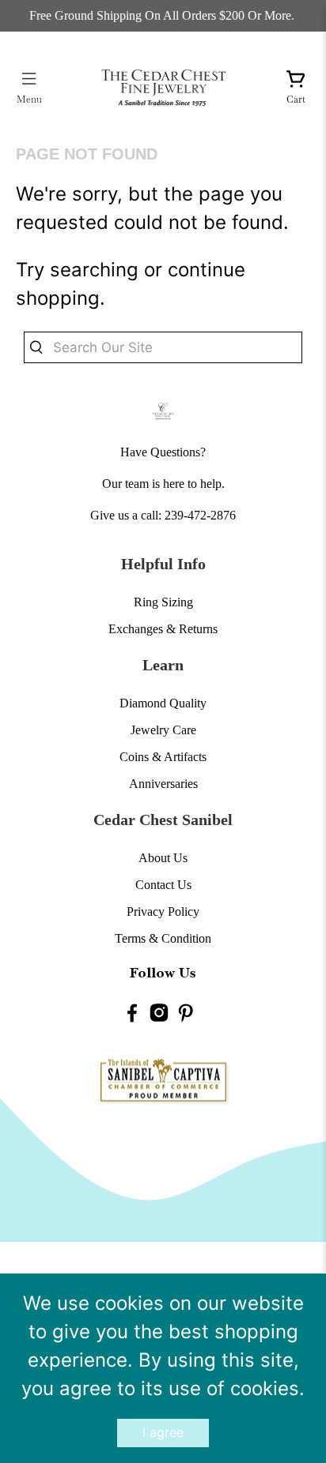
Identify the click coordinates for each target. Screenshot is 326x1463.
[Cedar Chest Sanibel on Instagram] (159, 1015)
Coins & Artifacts (163, 756)
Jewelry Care (163, 730)
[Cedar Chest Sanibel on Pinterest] (185, 1015)
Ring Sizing (163, 602)
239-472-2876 (200, 515)
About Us (163, 858)
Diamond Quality (163, 703)
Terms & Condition (163, 938)
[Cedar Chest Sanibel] (163, 87)
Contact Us (163, 884)
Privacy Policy (163, 911)
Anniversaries (163, 783)
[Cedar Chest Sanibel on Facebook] (132, 1015)
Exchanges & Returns (163, 629)
